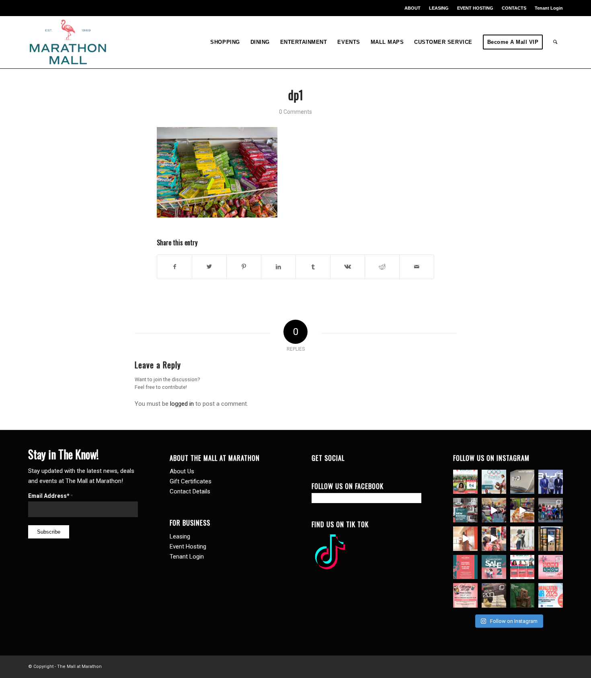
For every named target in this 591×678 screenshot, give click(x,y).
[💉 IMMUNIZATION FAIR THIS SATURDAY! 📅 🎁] (550, 595)
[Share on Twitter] (209, 267)
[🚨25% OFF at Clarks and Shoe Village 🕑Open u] (494, 595)
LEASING (439, 8)
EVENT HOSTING (475, 8)
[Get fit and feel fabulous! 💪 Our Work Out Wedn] (522, 567)
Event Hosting (188, 546)
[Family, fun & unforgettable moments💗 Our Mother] (465, 538)
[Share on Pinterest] (244, 267)
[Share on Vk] (347, 267)
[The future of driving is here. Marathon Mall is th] (550, 482)
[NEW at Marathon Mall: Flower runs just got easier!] (550, 538)
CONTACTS (514, 8)
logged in (182, 403)
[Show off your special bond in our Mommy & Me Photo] (465, 595)
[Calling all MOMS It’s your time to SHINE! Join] (550, 567)
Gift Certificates (190, 481)
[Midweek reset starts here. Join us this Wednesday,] (465, 482)
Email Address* (50, 496)
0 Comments (295, 112)
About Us (182, 471)
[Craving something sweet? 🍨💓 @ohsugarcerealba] (522, 510)
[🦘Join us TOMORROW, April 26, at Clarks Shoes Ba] (522, 595)
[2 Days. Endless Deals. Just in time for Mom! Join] (494, 567)
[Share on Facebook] (174, 267)
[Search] (555, 42)
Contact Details (190, 491)
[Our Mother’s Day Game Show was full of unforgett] (550, 510)
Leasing (180, 536)
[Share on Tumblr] (313, 267)
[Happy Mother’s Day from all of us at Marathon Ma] (522, 538)
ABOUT (412, 8)
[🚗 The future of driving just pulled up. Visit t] (522, 482)
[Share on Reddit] (382, 267)
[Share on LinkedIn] (278, 267)
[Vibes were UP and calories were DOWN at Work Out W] (494, 510)
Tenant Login (549, 8)
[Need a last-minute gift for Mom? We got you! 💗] (465, 567)
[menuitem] (412, 8)
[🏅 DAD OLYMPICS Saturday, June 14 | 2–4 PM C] (494, 482)
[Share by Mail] (417, 267)
